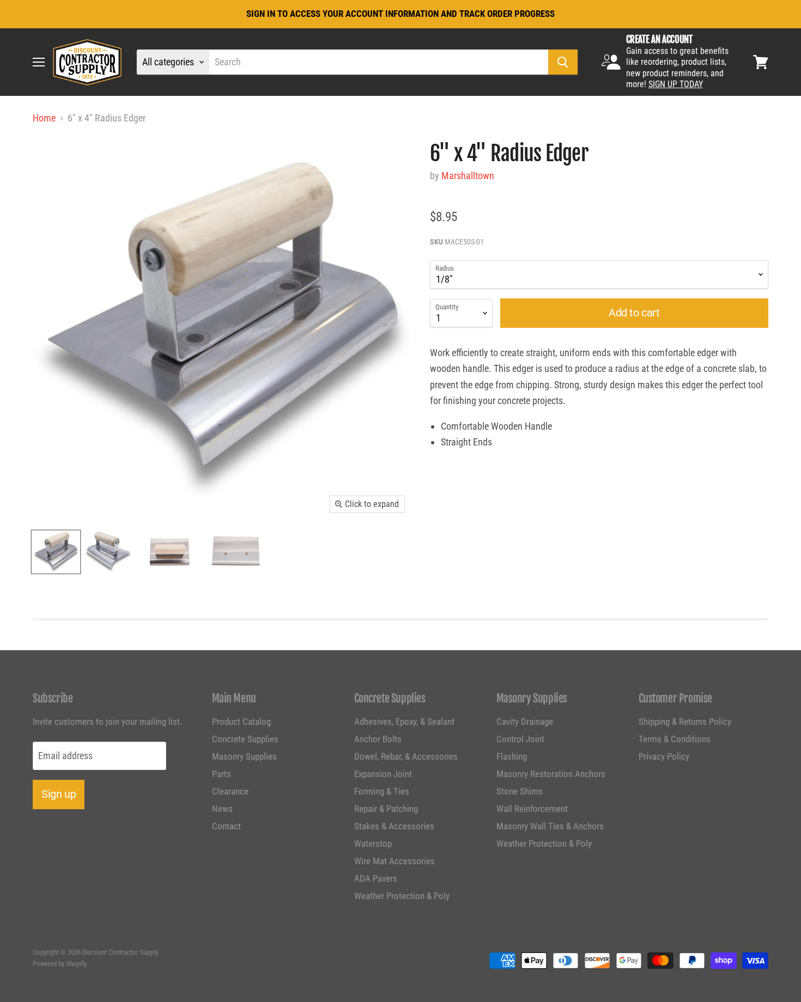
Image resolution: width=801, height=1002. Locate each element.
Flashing (511, 756)
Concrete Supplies (245, 739)
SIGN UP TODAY (675, 84)
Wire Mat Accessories (394, 861)
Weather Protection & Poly (402, 895)
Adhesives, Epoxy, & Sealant (404, 721)
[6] (56, 551)
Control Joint (520, 739)
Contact (226, 826)
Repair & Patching (386, 808)
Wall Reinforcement (532, 808)
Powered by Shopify (60, 964)
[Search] (563, 62)
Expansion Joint (383, 773)
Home (44, 118)
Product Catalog (241, 721)
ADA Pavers (375, 878)
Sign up (58, 794)
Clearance (230, 791)
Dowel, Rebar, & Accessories (406, 756)
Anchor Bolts (378, 739)
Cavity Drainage (524, 721)
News (222, 808)
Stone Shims (519, 791)
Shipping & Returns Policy (685, 721)
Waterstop (373, 843)
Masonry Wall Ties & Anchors (550, 826)
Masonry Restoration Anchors (550, 773)
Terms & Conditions (675, 739)
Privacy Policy (664, 756)
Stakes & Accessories (394, 826)
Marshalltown (467, 175)
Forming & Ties (381, 791)
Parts (221, 773)
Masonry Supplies (244, 756)
